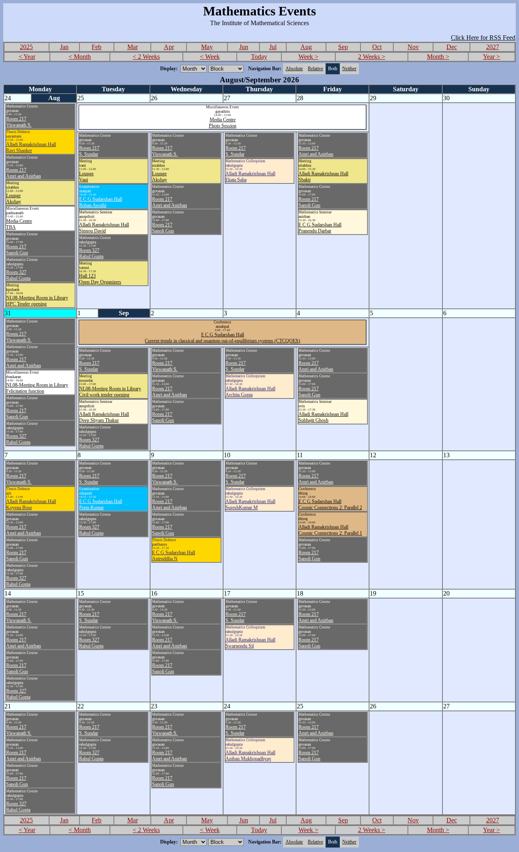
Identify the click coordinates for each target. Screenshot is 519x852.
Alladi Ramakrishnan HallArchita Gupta (250, 392)
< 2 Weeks (146, 56)
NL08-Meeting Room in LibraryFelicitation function (37, 388)
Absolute (294, 68)
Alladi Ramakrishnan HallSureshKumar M (250, 504)
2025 (26, 46)
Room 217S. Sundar (89, 151)
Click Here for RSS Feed (483, 37)
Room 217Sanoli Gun (17, 250)
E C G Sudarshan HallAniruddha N (173, 556)
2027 (492, 46)
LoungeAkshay (13, 198)
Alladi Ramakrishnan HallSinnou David (104, 228)
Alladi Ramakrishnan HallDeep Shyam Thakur (104, 417)
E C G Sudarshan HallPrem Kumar (100, 504)
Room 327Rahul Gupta (18, 275)
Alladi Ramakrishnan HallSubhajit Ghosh (323, 417)
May (207, 46)
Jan (64, 46)
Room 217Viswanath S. (19, 122)
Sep (343, 46)
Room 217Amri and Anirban (23, 173)
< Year (27, 56)
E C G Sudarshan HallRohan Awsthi (100, 202)
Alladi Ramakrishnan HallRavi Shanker (31, 147)
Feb (96, 46)
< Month (80, 56)
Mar (132, 46)
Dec (451, 46)
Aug (306, 46)
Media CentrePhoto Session (222, 123)
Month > (438, 56)
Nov (413, 46)
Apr (169, 46)
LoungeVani (86, 177)
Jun (243, 46)
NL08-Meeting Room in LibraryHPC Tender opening (37, 301)
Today (259, 56)
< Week (210, 56)
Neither (349, 68)
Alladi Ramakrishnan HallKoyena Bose (31, 504)
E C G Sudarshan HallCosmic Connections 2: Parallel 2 (330, 504)
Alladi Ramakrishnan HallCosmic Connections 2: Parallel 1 (330, 530)
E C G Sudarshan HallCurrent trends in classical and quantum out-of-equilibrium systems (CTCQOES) (222, 338)
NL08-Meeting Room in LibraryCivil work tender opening (110, 392)
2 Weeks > (371, 56)
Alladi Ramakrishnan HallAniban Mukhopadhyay (250, 756)
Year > (491, 56)
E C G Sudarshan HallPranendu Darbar (319, 228)
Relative (315, 68)
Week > (308, 56)
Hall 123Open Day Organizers (100, 279)
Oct (377, 46)
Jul (273, 46)
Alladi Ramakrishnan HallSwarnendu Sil (250, 643)
